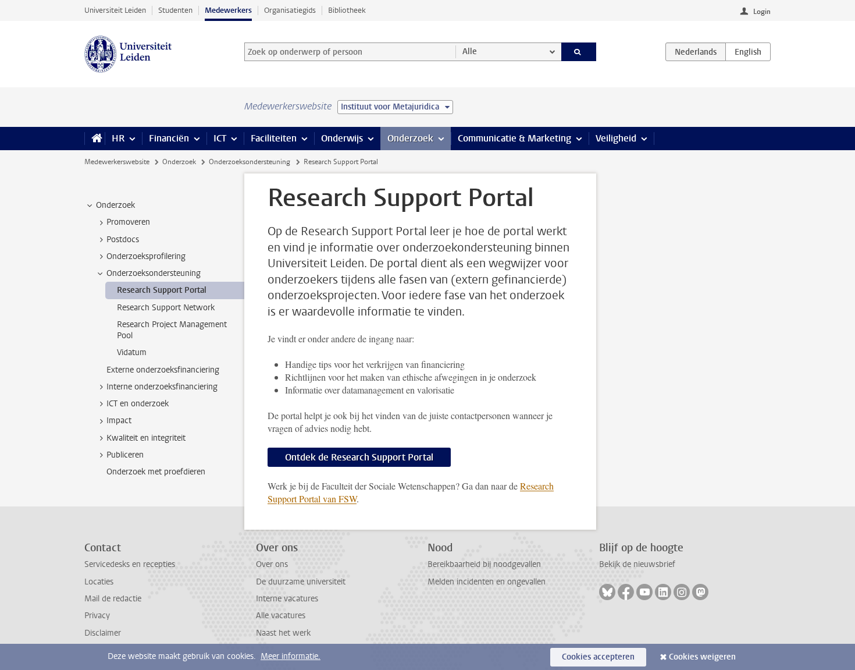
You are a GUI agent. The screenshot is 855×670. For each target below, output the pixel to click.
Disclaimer (102, 633)
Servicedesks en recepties (129, 564)
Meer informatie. (290, 656)
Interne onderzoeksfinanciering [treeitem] (162, 386)
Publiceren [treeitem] (125, 454)
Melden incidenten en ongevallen (487, 581)
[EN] (748, 51)
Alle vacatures (280, 615)
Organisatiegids (290, 10)
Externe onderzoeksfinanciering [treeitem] (162, 369)
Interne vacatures (287, 598)
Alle (469, 51)
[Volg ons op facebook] (626, 592)
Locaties (98, 581)
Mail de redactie (112, 598)
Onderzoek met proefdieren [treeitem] (155, 471)
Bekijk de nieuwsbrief (637, 564)
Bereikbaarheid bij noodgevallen (484, 564)
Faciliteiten (274, 138)
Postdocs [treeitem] (122, 239)
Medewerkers (228, 10)
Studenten (175, 10)
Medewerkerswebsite (116, 161)
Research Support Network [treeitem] (166, 307)
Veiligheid (616, 138)
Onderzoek (410, 138)
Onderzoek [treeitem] (115, 205)
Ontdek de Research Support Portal (359, 457)
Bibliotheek (347, 10)
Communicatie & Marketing (514, 138)
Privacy (97, 615)
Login (762, 11)
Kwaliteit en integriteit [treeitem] (146, 438)
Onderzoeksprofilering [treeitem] (146, 256)
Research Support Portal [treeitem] (161, 290)
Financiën (169, 138)
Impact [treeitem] (118, 420)
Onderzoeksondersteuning (249, 161)
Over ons (272, 564)
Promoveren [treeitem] (128, 222)
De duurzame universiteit (300, 581)
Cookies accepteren (598, 656)
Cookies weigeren (702, 656)
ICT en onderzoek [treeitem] (137, 403)
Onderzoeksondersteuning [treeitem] (153, 273)
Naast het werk (283, 633)
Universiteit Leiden (115, 10)
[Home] (94, 138)
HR (118, 138)
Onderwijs (342, 138)
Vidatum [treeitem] (132, 352)
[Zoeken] (579, 51)
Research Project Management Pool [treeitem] (172, 330)
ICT (219, 138)
